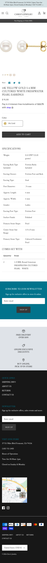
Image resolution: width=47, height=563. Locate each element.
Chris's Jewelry (11, 554)
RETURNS (6, 390)
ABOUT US (6, 386)
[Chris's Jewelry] (23, 13)
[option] (23, 46)
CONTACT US (8, 395)
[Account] (38, 13)
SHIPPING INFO (9, 382)
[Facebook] (3, 507)
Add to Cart (23, 134)
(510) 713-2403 (8, 448)
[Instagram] (8, 507)
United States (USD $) (13, 547)
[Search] (8, 13)
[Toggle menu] (3, 13)
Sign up (23, 310)
